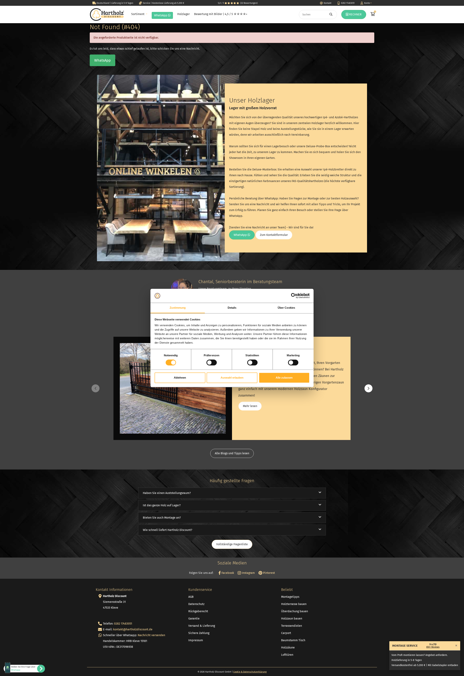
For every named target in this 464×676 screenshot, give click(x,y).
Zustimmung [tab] (178, 307)
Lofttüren (287, 654)
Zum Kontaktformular (274, 235)
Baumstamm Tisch (293, 640)
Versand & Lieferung (201, 625)
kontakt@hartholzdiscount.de (132, 629)
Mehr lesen (250, 406)
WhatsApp (161, 15)
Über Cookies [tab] (286, 307)
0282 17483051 (123, 623)
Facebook (227, 573)
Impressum (195, 640)
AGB (191, 596)
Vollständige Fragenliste (232, 544)
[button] (368, 388)
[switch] (211, 363)
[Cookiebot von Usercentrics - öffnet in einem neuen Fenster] (294, 296)
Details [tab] (232, 307)
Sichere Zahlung (198, 633)
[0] (372, 14)
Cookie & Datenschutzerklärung (250, 671)
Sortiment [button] (138, 14)
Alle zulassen (284, 377)
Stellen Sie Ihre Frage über (23, 668)
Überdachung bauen (294, 611)
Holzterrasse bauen (293, 604)
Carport (286, 633)
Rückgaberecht (198, 611)
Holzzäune (288, 647)
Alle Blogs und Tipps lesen (232, 453)
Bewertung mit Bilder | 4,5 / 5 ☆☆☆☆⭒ (220, 14)
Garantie (194, 618)
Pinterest (268, 573)
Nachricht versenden (151, 635)
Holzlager (183, 14)
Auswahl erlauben (232, 377)
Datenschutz (196, 604)
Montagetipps (290, 596)
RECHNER (355, 14)
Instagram (248, 573)
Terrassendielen (291, 625)
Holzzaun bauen (291, 618)
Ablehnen (180, 377)
